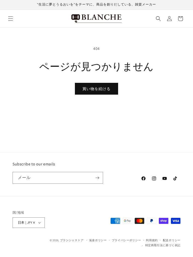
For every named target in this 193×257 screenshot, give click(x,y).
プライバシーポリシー (126, 240)
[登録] (97, 178)
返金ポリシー (98, 240)
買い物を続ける (96, 88)
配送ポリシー (171, 240)
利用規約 (152, 240)
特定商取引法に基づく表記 (162, 245)
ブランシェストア (72, 240)
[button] (10, 18)
